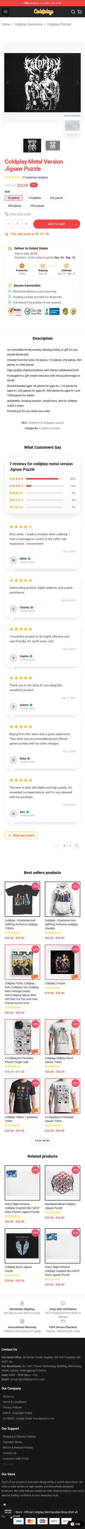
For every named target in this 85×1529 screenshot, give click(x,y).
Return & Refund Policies (18, 1447)
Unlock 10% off (8, 1512)
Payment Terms (12, 1442)
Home (6, 24)
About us (8, 1396)
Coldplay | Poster (55, 983)
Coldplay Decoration (28, 24)
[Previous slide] (8, 82)
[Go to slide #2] (52, 145)
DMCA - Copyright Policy (17, 1413)
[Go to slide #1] (32, 145)
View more (42, 1140)
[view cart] (79, 11)
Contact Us (9, 1453)
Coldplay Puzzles (59, 24)
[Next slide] (77, 82)
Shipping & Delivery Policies (19, 1436)
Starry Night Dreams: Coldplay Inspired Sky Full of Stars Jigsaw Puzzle (62, 1270)
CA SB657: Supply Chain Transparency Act (28, 1418)
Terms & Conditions (14, 1402)
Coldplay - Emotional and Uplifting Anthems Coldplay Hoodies (61, 924)
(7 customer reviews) (35, 177)
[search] (73, 11)
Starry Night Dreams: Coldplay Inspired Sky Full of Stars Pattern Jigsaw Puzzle (22, 1207)
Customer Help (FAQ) (16, 1458)
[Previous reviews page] (57, 845)
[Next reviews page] (76, 845)
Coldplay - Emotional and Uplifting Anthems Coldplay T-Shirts (21, 924)
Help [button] (78, 1524)
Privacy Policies (12, 1407)
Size (7, 191)
